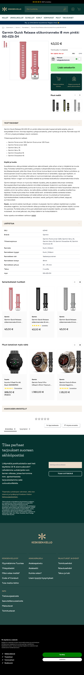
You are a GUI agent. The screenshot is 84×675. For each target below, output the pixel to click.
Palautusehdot (65, 568)
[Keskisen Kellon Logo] (11, 9)
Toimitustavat (8, 611)
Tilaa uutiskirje (65, 473)
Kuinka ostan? (35, 573)
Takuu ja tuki (64, 573)
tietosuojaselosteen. (10, 497)
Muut (58, 18)
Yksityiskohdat (11, 123)
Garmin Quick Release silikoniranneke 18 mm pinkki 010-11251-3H (48, 27)
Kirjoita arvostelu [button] (72, 425)
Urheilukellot (17, 18)
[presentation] (51, 57)
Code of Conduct (10, 578)
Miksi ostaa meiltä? (11, 573)
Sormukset (49, 18)
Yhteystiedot (8, 568)
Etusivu (3, 27)
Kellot (5, 18)
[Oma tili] (73, 9)
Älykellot (30, 18)
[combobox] (46, 9)
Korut (39, 18)
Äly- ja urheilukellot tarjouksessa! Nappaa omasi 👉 (42, 23)
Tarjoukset (68, 18)
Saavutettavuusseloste (12, 601)
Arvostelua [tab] (9, 429)
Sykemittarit (9, 27)
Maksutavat (7, 606)
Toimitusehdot (65, 563)
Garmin (18, 27)
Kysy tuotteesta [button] (53, 425)
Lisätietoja (9, 224)
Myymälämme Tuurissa (13, 563)
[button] (80, 282)
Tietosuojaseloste (10, 596)
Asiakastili (33, 568)
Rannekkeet (25, 27)
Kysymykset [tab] (24, 429)
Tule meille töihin (10, 583)
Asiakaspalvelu (36, 563)
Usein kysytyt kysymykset (41, 578)
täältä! (33, 215)
